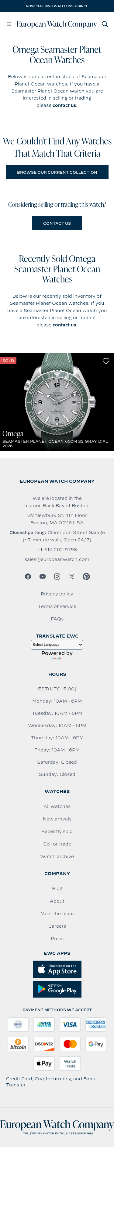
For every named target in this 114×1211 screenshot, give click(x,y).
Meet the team (57, 913)
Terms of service (57, 606)
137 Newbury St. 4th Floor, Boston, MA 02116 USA (57, 519)
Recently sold (57, 831)
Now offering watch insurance (57, 6)
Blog (57, 888)
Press (57, 938)
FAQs (57, 618)
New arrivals (57, 818)
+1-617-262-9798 (57, 549)
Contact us (57, 223)
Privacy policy (57, 593)
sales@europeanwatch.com (57, 559)
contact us (64, 105)
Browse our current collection (57, 172)
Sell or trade (57, 844)
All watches (57, 806)
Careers (57, 926)
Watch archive (57, 856)
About (57, 901)
